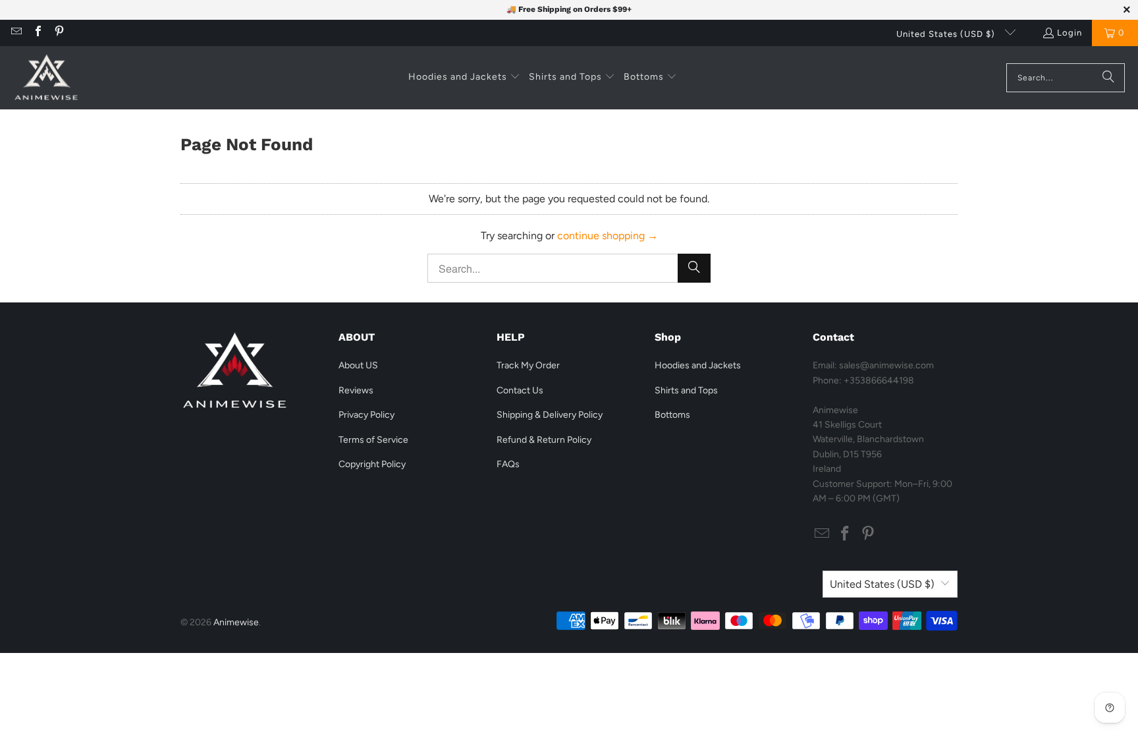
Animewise (236, 622)
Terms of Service (373, 439)
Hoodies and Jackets (698, 365)
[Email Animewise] (16, 33)
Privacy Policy (366, 414)
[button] (464, 78)
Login (1069, 33)
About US (358, 365)
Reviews (356, 390)
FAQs (508, 464)
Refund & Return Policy (544, 439)
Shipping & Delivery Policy (550, 414)
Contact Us (520, 390)
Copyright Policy (372, 464)
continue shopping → (607, 235)
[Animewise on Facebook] (37, 33)
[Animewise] (46, 78)
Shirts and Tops (686, 390)
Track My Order (528, 365)
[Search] (1108, 77)
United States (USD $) (947, 34)
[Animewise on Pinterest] (59, 33)
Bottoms (672, 414)
